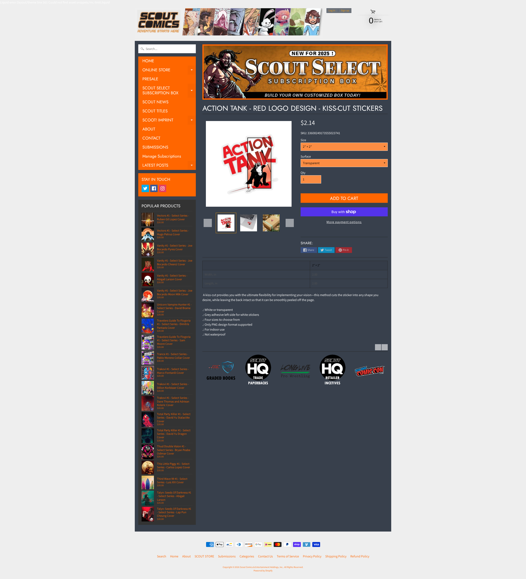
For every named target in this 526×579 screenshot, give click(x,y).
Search (161, 556)
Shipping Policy (335, 556)
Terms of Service (288, 556)
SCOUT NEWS (155, 102)
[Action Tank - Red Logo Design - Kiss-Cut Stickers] (226, 223)
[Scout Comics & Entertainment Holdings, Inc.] (229, 23)
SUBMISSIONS (155, 147)
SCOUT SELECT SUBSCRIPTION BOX (169, 91)
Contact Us (265, 556)
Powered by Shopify (263, 570)
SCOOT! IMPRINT (169, 121)
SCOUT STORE (204, 556)
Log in (332, 10)
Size (303, 140)
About (186, 556)
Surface (306, 156)
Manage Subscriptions (161, 156)
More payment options (344, 222)
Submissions (227, 556)
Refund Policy (359, 556)
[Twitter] (145, 188)
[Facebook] (154, 188)
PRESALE (150, 79)
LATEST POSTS (169, 166)
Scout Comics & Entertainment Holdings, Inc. (261, 567)
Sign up (345, 10)
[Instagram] (162, 188)
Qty (303, 173)
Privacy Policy (312, 556)
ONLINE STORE (169, 71)
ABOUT (148, 129)
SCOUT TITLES (155, 111)
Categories (247, 556)
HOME (148, 61)
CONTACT (151, 138)
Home (174, 556)
